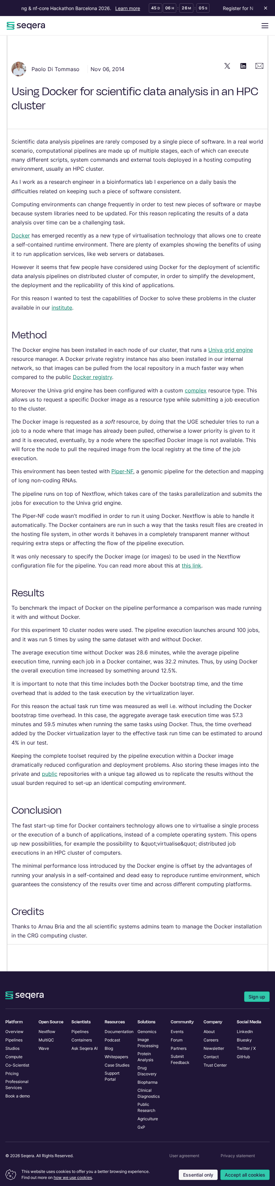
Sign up (257, 997)
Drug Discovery (147, 1070)
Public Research (146, 1107)
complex (196, 390)
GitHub (243, 1056)
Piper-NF (122, 471)
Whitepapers (116, 1056)
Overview (14, 1031)
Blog (109, 1048)
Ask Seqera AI (84, 1048)
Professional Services (17, 1084)
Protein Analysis (145, 1056)
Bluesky (244, 1039)
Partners (178, 1048)
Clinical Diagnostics (149, 1093)
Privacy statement (238, 1155)
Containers (81, 1039)
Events (177, 1031)
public (49, 773)
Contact (211, 1056)
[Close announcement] (264, 8)
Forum (176, 1039)
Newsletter (214, 1048)
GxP (141, 1127)
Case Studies (117, 1065)
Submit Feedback (180, 1059)
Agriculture (148, 1118)
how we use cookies (73, 1177)
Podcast (112, 1039)
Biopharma (148, 1082)
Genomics (147, 1031)
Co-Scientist (17, 1065)
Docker (20, 235)
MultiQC (46, 1039)
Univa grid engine (230, 349)
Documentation (119, 1031)
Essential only (198, 1175)
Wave (44, 1048)
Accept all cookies (245, 1175)
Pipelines (13, 1039)
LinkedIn (245, 1031)
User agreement (184, 1155)
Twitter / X (246, 1048)
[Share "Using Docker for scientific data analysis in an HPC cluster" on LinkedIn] (243, 66)
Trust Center (215, 1065)
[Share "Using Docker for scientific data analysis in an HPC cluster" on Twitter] (227, 66)
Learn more (123, 8)
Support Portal (112, 1076)
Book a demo (17, 1095)
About (209, 1031)
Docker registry (92, 377)
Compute (13, 1056)
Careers (211, 1039)
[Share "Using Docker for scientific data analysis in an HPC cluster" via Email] (260, 66)
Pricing (11, 1073)
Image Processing (148, 1042)
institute (62, 307)
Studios (12, 1048)
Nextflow (47, 1031)
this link (191, 565)
